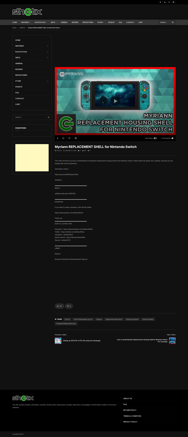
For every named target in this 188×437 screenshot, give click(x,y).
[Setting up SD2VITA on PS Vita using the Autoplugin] (58, 340)
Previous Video (60, 335)
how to (67, 319)
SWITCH (22, 28)
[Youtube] (165, 2)
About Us (127, 398)
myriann (99, 319)
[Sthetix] (27, 12)
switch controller (148, 319)
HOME (14, 22)
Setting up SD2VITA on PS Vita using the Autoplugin (81, 340)
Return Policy (129, 410)
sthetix (59, 151)
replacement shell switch (114, 319)
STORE (99, 22)
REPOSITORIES (88, 22)
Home (14, 28)
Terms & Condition (132, 416)
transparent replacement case (66, 323)
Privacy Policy (130, 422)
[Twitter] (160, 2)
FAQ (120, 22)
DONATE (111, 22)
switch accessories (132, 319)
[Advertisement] (115, 50)
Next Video (171, 335)
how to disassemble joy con (83, 319)
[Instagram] (169, 2)
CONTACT (130, 22)
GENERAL (64, 22)
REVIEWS (75, 22)
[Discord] (173, 2)
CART (140, 22)
